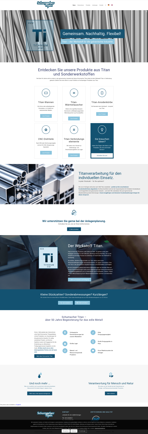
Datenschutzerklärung (100, 428)
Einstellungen (82, 431)
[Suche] (105, 5)
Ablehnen (74, 431)
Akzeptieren (66, 431)
